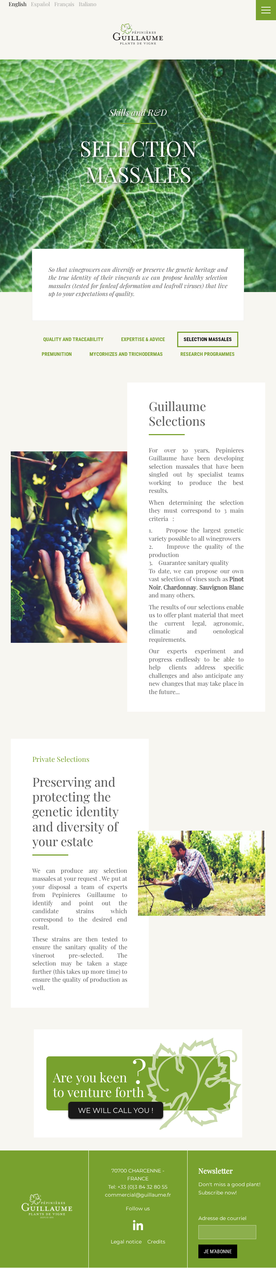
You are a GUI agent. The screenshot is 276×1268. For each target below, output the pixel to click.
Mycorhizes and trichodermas (126, 354)
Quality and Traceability (73, 339)
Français (64, 4)
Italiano (87, 4)
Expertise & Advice (143, 339)
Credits (156, 1241)
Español (40, 4)
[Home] (138, 27)
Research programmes (207, 354)
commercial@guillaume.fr (138, 1195)
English (18, 4)
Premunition (57, 354)
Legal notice (126, 1241)
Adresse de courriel (222, 1218)
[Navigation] (266, 10)
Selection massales (208, 339)
